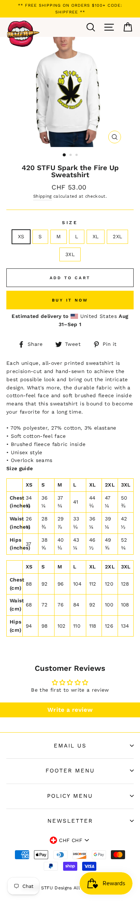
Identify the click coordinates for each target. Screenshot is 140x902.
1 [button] (64, 155)
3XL (70, 254)
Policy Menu (70, 796)
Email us (70, 745)
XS (21, 236)
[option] (70, 8)
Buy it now (70, 300)
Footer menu (70, 770)
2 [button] (71, 155)
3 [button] (77, 155)
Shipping (42, 196)
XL (96, 236)
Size (70, 222)
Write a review (70, 709)
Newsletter (70, 820)
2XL (117, 236)
